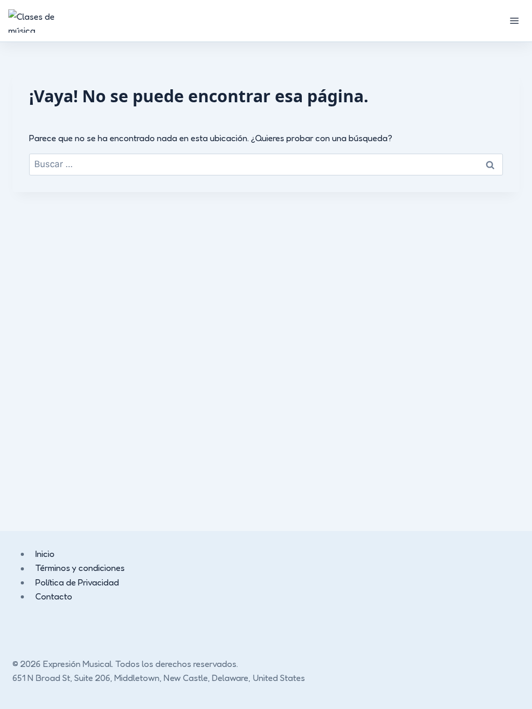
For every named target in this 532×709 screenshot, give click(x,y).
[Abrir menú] (514, 20)
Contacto (53, 596)
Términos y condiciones (80, 568)
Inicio (45, 553)
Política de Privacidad (77, 582)
